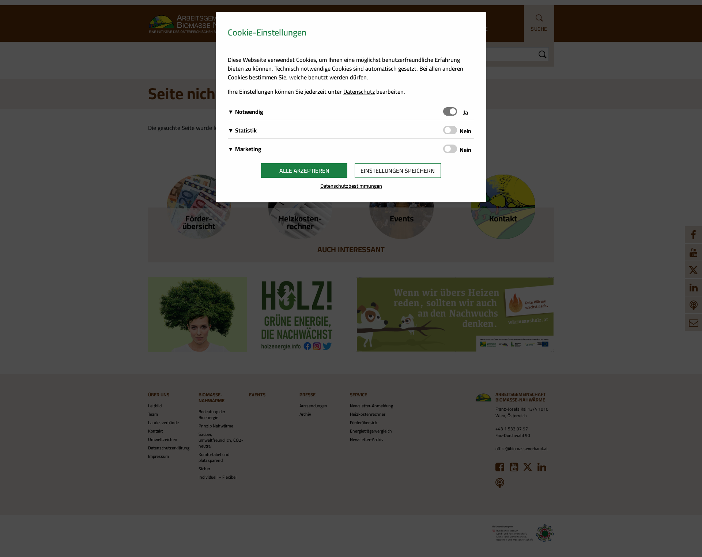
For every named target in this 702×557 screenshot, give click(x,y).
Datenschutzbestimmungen (351, 186)
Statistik (246, 130)
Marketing (248, 149)
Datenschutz (359, 91)
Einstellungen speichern (398, 170)
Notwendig (249, 111)
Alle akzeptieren (304, 170)
